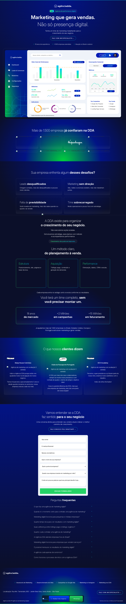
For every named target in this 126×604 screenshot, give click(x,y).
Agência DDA (7, 601)
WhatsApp (76, 599)
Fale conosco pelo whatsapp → (63, 429)
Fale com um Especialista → (63, 38)
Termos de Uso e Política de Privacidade (111, 601)
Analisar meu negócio (59, 599)
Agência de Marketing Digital (20, 601)
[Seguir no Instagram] (121, 573)
